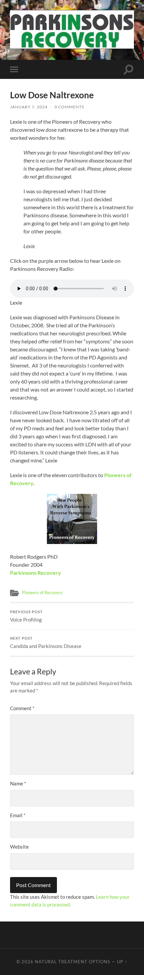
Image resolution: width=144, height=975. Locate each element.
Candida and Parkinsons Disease (45, 642)
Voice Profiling (26, 616)
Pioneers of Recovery (42, 592)
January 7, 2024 (29, 106)
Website (19, 847)
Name (18, 783)
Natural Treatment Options (72, 961)
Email (17, 815)
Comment (22, 708)
